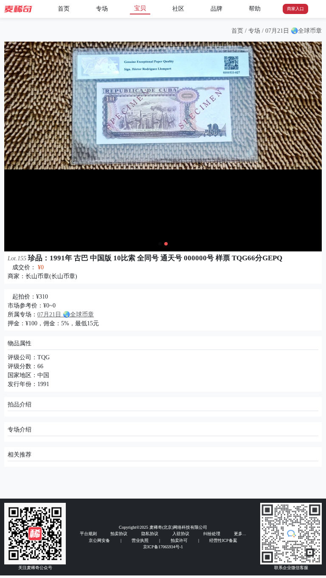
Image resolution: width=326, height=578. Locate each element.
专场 (102, 9)
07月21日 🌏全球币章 (293, 31)
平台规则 (88, 533)
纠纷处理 (211, 533)
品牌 (216, 9)
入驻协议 (180, 533)
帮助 (255, 9)
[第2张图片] (166, 243)
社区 (178, 9)
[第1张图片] (160, 243)
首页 (64, 9)
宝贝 (140, 8)
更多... (240, 533)
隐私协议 (149, 533)
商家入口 (295, 8)
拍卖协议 (118, 533)
